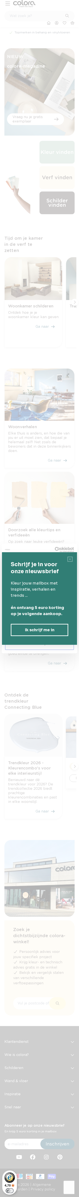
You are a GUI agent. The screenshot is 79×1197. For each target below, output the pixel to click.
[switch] (10, 1190)
